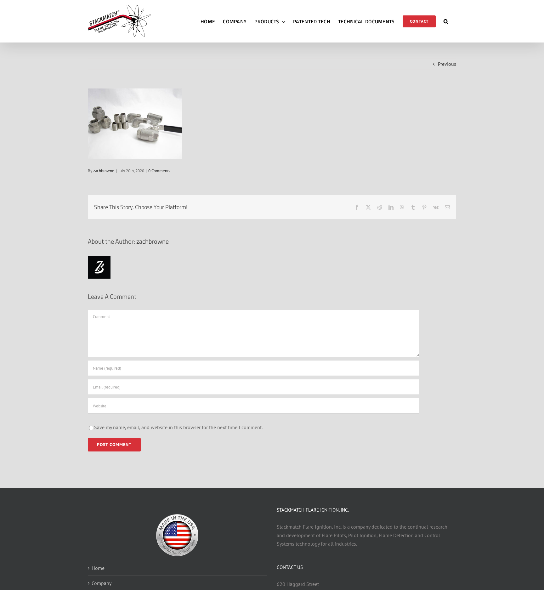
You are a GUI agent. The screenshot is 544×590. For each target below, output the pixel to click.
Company (101, 583)
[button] (446, 21)
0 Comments (159, 170)
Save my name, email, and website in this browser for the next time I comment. (178, 427)
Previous (447, 64)
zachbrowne (103, 170)
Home (98, 568)
